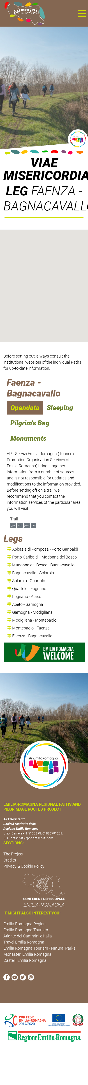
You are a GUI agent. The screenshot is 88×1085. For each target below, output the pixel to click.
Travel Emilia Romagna (23, 942)
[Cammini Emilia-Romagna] (22, 13)
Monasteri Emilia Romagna (27, 954)
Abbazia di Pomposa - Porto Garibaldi (44, 549)
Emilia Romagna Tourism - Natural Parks (39, 948)
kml (20, 525)
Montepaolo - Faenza (30, 628)
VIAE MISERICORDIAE (44, 169)
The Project (13, 854)
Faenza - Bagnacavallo (31, 636)
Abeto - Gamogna (27, 604)
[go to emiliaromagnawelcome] (44, 652)
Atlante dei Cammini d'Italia (27, 936)
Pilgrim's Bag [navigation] (29, 423)
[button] (81, 13)
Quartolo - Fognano (28, 588)
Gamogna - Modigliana (32, 612)
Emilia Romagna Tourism (25, 930)
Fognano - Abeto (26, 596)
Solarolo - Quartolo (28, 580)
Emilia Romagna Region (24, 923)
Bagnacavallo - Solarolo (32, 572)
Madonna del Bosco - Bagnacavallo (42, 565)
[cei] (44, 890)
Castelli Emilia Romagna (24, 960)
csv (34, 525)
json (27, 525)
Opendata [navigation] (24, 408)
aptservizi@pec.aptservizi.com (32, 838)
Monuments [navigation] (28, 438)
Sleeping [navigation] (60, 408)
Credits (9, 860)
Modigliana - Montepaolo (33, 620)
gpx (13, 525)
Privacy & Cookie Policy (23, 866)
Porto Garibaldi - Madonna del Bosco (44, 557)
